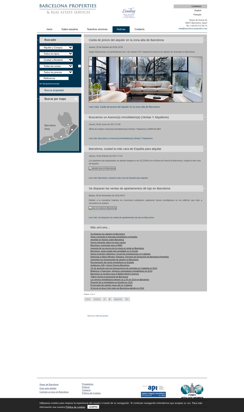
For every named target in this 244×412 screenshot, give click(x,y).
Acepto (93, 407)
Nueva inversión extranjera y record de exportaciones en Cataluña (120, 254)
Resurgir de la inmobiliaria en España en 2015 (111, 282)
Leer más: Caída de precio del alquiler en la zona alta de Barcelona (124, 106)
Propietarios (87, 384)
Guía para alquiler (48, 388)
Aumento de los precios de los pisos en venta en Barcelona (117, 248)
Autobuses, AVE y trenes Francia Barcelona (109, 265)
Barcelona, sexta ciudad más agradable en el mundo (114, 251)
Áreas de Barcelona (49, 384)
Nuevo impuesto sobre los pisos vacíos (108, 242)
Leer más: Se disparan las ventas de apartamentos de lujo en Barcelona (121, 217)
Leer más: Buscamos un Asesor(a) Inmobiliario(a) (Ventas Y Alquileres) (121, 138)
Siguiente (118, 299)
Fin (127, 299)
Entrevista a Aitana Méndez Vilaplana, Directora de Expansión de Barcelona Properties (129, 257)
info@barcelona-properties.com (193, 28)
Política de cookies (75, 407)
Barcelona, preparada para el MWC (106, 245)
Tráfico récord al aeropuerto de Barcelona (109, 277)
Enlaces (86, 387)
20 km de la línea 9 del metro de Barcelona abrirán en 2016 (117, 288)
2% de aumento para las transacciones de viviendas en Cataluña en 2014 (123, 268)
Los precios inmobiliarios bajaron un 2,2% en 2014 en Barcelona (119, 279)
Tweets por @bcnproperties (97, 316)
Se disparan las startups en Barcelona (107, 234)
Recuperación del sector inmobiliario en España (112, 262)
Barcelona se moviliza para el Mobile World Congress (114, 274)
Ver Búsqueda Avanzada (49, 84)
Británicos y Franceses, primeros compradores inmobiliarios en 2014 (121, 271)
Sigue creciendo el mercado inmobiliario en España (113, 237)
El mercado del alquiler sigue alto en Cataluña (111, 285)
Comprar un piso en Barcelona (54, 392)
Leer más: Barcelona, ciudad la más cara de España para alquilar (118, 178)
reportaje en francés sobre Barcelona (107, 240)
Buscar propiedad (54, 90)
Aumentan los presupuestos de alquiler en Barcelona (114, 259)
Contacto (86, 390)
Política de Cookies (91, 393)
